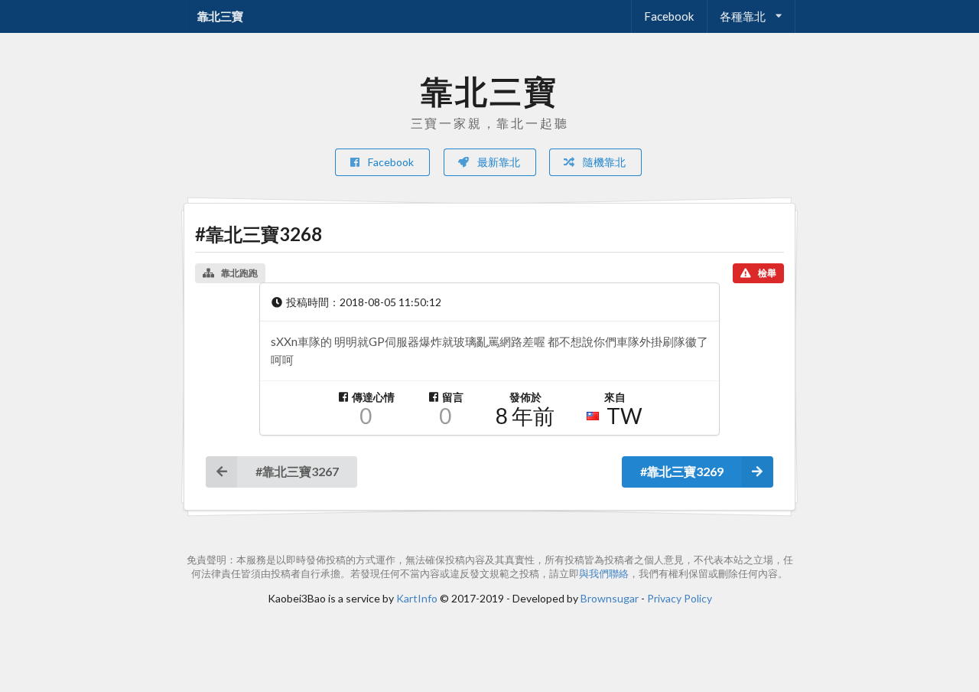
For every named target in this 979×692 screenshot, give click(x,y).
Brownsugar (610, 598)
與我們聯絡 (604, 573)
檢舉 (767, 273)
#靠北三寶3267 (297, 471)
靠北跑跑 (239, 273)
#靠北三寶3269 (682, 471)
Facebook (669, 16)
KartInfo (416, 598)
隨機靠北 (603, 161)
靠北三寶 (220, 16)
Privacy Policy (679, 598)
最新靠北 (497, 161)
